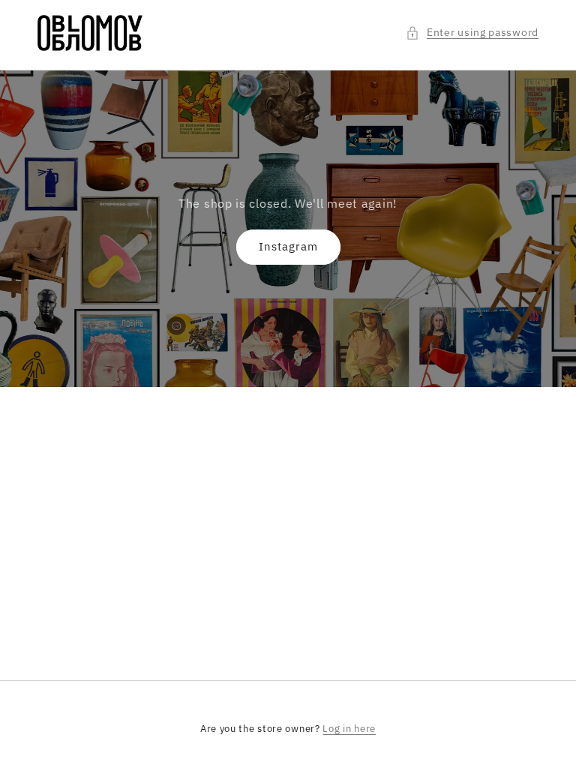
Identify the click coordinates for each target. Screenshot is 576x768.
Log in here (349, 728)
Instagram (288, 246)
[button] (472, 32)
